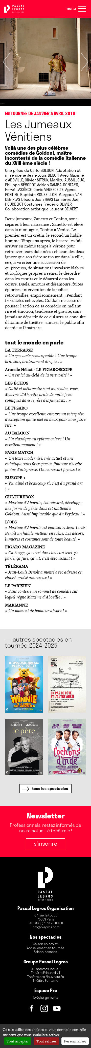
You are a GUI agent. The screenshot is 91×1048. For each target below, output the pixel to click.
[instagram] (45, 1010)
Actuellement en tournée (45, 948)
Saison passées (45, 952)
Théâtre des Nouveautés (45, 977)
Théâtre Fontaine (45, 981)
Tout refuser (46, 1041)
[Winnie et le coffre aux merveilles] (24, 684)
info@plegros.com (45, 927)
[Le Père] (24, 747)
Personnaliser (75, 1041)
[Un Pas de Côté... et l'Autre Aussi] (67, 684)
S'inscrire (45, 843)
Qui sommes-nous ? (45, 969)
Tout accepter (18, 1041)
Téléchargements (45, 998)
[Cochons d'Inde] (67, 747)
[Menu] (82, 9)
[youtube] (58, 1010)
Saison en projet (45, 944)
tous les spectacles (50, 788)
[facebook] (33, 1010)
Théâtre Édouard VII (45, 973)
